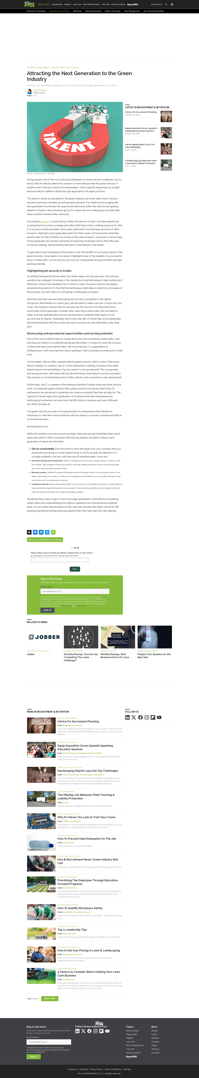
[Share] (35, 532)
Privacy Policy (81, 606)
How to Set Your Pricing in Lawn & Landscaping (88, 950)
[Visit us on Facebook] (140, 717)
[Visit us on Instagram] (146, 717)
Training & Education (67, 742)
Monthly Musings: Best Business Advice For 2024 (115, 656)
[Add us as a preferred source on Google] (53, 532)
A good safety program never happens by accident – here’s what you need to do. (90, 916)
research (46, 221)
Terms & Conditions (113, 1069)
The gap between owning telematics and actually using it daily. (84, 806)
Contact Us (73, 1069)
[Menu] (172, 4)
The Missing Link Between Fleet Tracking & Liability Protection (141, 161)
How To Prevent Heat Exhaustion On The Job (86, 838)
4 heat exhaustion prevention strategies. (75, 846)
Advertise (84, 1069)
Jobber (35, 96)
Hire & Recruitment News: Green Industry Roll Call (87, 861)
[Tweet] (47, 532)
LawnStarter (68, 843)
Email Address (47, 587)
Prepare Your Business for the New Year (154, 656)
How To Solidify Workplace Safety (80, 908)
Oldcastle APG (69, 934)
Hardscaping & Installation (69, 767)
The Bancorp (68, 979)
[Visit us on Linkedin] (127, 717)
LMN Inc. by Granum (71, 821)
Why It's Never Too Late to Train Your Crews (86, 817)
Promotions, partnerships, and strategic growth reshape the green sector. (89, 867)
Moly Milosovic (40, 90)
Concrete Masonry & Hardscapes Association (83, 775)
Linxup (65, 802)
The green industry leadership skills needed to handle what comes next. (88, 937)
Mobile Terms (66, 606)
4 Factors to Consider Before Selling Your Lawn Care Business (88, 973)
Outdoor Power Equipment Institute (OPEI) (81, 753)
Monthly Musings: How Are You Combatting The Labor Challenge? (81, 657)
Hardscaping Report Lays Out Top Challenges (140, 145)
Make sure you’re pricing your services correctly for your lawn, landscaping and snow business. (84, 959)
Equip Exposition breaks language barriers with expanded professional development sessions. (88, 758)
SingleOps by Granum (72, 725)
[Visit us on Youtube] (159, 717)
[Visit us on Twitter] (133, 717)
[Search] (166, 4)
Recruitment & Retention (65, 68)
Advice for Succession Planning (141, 112)
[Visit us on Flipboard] (153, 717)
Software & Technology (38, 651)
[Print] (29, 532)
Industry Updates (109, 651)
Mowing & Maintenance (67, 905)
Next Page (49, 999)
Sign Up (48, 610)
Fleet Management (65, 791)
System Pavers (69, 888)
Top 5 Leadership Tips (72, 929)
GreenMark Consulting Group (75, 912)
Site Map (127, 1069)
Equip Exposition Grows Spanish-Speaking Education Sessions (141, 129)
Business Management (38, 68)
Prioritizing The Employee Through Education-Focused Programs (88, 882)
